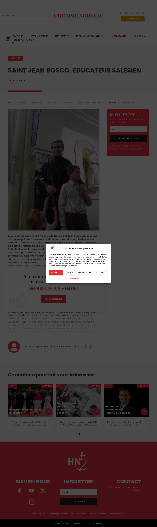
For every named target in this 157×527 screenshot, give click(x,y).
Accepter (56, 272)
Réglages (101, 272)
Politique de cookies (77, 278)
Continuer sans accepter (78, 272)
